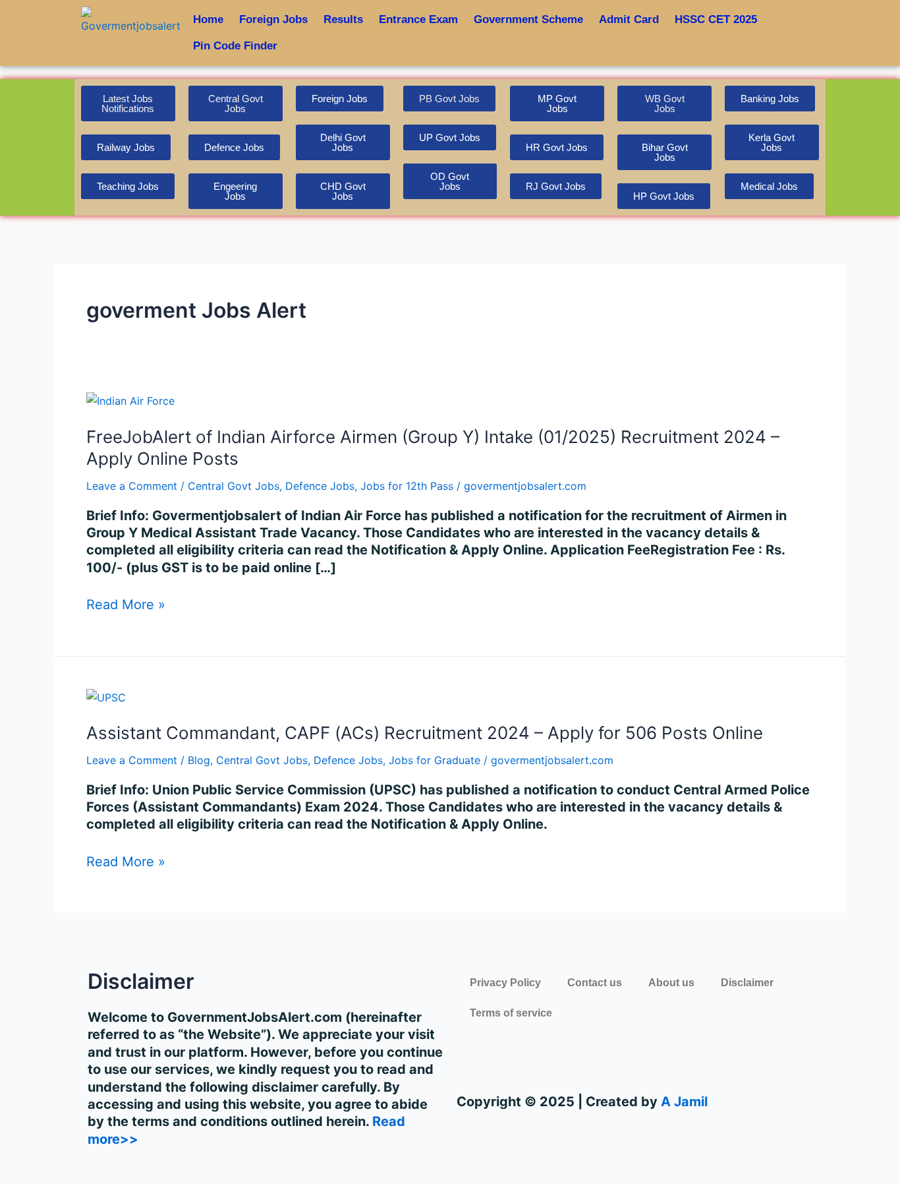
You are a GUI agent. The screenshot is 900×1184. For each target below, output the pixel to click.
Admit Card (629, 19)
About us (671, 982)
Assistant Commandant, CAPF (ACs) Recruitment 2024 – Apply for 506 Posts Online (424, 733)
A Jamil (683, 1102)
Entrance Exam (418, 19)
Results (343, 19)
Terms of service (511, 1013)
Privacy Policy (505, 982)
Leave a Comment (131, 485)
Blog (199, 760)
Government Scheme (528, 19)
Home (208, 19)
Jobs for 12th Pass (406, 485)
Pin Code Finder (235, 46)
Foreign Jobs (273, 19)
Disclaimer (747, 982)
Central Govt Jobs (233, 485)
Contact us (594, 982)
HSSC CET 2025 (716, 19)
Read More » (125, 604)
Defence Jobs (319, 485)
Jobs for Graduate (434, 760)
